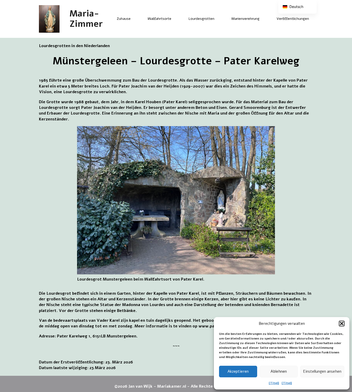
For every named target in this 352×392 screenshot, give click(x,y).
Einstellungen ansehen (322, 371)
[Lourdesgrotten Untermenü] (218, 19)
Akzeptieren (238, 371)
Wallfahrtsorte (159, 18)
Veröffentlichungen (292, 18)
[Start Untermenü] (135, 19)
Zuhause (124, 18)
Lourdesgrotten (201, 18)
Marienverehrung (245, 18)
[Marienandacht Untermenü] (263, 19)
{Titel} (274, 383)
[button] (341, 323)
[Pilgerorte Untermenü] (175, 19)
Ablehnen (279, 371)
